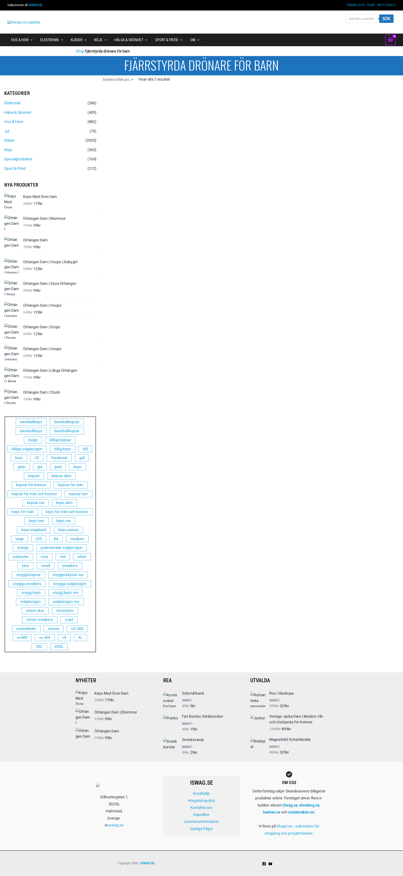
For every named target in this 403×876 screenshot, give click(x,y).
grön (21, 467)
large (20, 539)
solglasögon (30, 601)
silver (81, 556)
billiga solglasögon (27, 449)
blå (85, 449)
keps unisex (68, 530)
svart (69, 619)
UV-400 (77, 628)
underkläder (26, 628)
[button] (30, 40)
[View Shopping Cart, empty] (390, 40)
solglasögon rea (66, 601)
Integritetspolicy (201, 800)
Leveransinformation (201, 821)
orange (23, 547)
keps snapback (33, 530)
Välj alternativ (136, 241)
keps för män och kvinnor (67, 511)
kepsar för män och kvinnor (34, 494)
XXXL (59, 646)
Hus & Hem (13, 121)
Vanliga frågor (201, 828)
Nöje (8, 150)
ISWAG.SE (35, 5)
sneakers (70, 565)
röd (62, 556)
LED (39, 539)
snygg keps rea (65, 592)
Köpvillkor (201, 814)
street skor (35, 610)
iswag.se (116, 825)
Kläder (9, 140)
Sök (386, 18)
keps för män (23, 511)
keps (77, 467)
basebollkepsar (67, 431)
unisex (53, 628)
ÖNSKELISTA (356, 5)
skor (25, 565)
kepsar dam (61, 476)
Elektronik (12, 103)
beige (33, 440)
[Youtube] (270, 864)
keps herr (36, 521)
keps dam (64, 502)
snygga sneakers (27, 583)
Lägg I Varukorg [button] (213, 241)
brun (19, 458)
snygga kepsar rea (68, 574)
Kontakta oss (201, 807)
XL (80, 637)
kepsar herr (78, 494)
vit (64, 637)
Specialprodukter (18, 159)
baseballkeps (31, 422)
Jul (6, 131)
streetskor (65, 610)
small (45, 565)
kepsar (34, 476)
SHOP (371, 5)
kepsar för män (70, 485)
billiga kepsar (60, 440)
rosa (44, 556)
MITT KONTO (387, 5)
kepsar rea (35, 502)
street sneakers (39, 619)
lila (56, 539)
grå (82, 458)
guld (57, 467)
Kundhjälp (201, 793)
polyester (21, 556)
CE (37, 458)
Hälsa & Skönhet (17, 112)
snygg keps (31, 592)
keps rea (63, 521)
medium (77, 539)
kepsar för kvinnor (31, 485)
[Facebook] (264, 864)
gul (39, 467)
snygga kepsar (28, 574)
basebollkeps (31, 431)
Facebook (59, 458)
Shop (80, 51)
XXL (39, 646)
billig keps (62, 449)
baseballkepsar (66, 422)
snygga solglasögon (70, 583)
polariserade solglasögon (61, 547)
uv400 (22, 637)
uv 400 (44, 637)
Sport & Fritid (14, 168)
